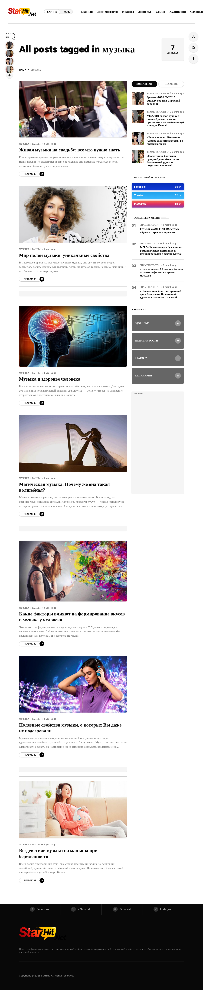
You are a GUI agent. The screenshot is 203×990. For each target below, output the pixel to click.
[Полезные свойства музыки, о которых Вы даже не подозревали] (73, 684)
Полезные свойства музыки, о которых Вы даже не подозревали (70, 728)
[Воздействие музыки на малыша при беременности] (73, 809)
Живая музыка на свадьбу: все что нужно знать (69, 150)
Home (22, 70)
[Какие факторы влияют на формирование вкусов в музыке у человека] (73, 571)
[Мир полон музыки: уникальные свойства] (73, 214)
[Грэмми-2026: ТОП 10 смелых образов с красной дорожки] (138, 98)
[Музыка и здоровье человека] (73, 336)
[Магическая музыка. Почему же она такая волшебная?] (73, 443)
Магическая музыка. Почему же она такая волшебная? (64, 487)
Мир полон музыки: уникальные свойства (64, 255)
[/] (158, 186)
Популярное (144, 84)
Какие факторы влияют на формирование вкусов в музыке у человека (72, 617)
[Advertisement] (158, 443)
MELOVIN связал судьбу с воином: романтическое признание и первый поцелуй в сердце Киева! (165, 121)
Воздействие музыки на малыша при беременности (58, 853)
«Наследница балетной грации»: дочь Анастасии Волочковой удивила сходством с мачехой (163, 161)
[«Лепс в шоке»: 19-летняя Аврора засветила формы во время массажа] (138, 138)
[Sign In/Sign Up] (193, 36)
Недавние (171, 84)
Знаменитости (156, 93)
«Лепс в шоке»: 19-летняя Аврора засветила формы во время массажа (165, 140)
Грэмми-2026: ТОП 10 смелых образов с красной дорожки (163, 100)
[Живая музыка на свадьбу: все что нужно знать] (73, 109)
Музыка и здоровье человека (49, 379)
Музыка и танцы (29, 144)
